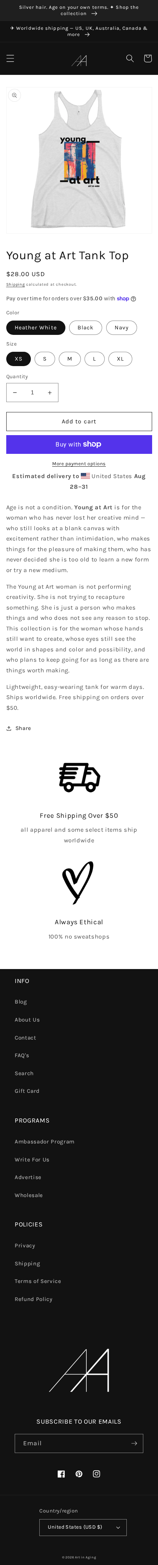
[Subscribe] (134, 1443)
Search (24, 1073)
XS (18, 358)
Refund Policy (34, 1299)
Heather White (36, 327)
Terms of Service (38, 1281)
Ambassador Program (45, 1141)
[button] (10, 58)
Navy (122, 327)
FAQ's (22, 1055)
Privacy (25, 1245)
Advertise (28, 1177)
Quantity (17, 376)
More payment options (79, 463)
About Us (27, 1019)
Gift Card (27, 1091)
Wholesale (29, 1195)
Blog (21, 1001)
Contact (25, 1037)
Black (86, 327)
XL (120, 358)
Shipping (15, 284)
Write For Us (32, 1159)
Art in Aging (85, 1557)
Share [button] (23, 728)
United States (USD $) (75, 1527)
